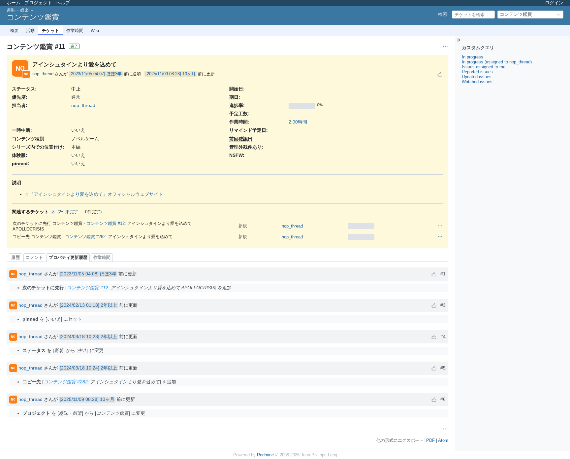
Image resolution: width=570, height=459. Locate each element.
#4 (443, 336)
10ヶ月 (189, 73)
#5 (443, 368)
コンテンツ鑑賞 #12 (105, 223)
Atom (443, 440)
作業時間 (74, 30)
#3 (443, 305)
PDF (430, 440)
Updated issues (476, 76)
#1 (443, 273)
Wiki (95, 30)
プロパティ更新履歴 (68, 257)
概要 (14, 30)
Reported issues (477, 71)
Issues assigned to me (483, 66)
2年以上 (109, 305)
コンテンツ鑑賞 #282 (85, 236)
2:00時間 (298, 121)
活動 (30, 30)
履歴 (15, 257)
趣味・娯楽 (18, 10)
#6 (443, 399)
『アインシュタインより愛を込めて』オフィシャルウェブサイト (96, 194)
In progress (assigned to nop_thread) (497, 61)
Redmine (265, 455)
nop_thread (42, 73)
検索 (442, 14)
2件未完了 (68, 211)
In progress (472, 56)
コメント (34, 257)
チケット (50, 30)
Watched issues (477, 81)
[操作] (440, 226)
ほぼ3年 (114, 73)
